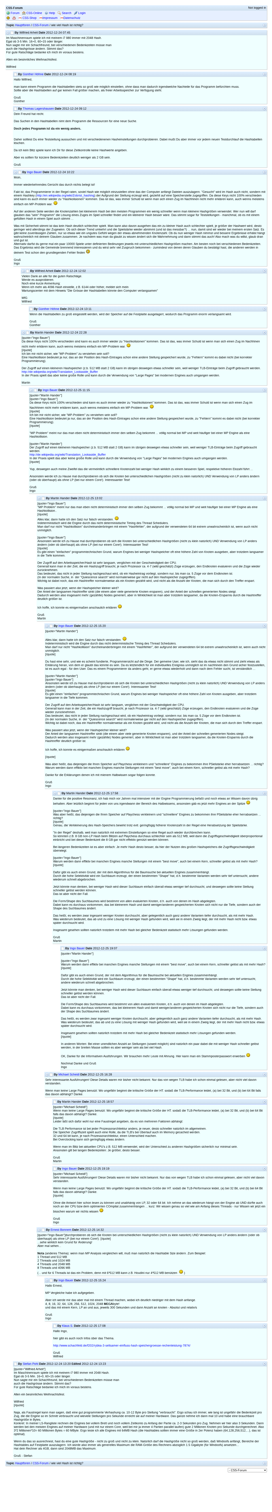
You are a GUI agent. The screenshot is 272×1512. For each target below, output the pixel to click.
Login (81, 13)
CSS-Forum (41, 25)
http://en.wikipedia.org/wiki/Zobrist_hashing (65, 195)
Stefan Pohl (30, 1364)
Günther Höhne (33, 74)
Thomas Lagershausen (38, 108)
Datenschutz (72, 18)
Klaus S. (67, 1326)
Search (66, 13)
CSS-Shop (29, 18)
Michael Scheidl (68, 1074)
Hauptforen (22, 25)
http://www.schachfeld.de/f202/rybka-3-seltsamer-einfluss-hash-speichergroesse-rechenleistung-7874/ (121, 1345)
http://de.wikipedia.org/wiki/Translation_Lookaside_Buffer (60, 372)
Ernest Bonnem (61, 1230)
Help (51, 13)
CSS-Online (34, 13)
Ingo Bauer (34, 172)
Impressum (50, 18)
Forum (15, 13)
